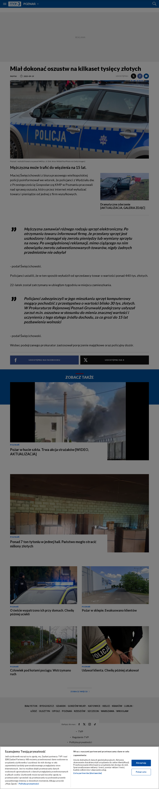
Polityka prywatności (29, 783)
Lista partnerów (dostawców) (87, 773)
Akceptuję (141, 763)
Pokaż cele (141, 772)
